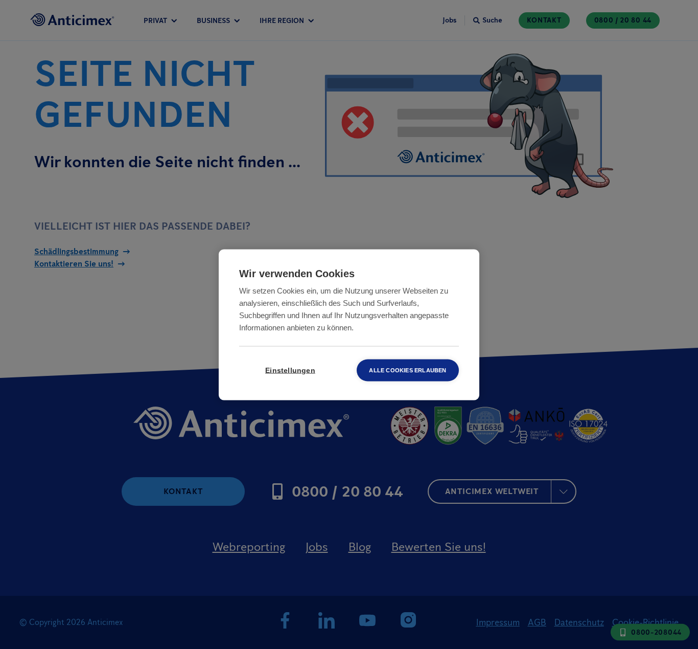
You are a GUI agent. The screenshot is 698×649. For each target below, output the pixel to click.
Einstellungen (290, 370)
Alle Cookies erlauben (407, 370)
